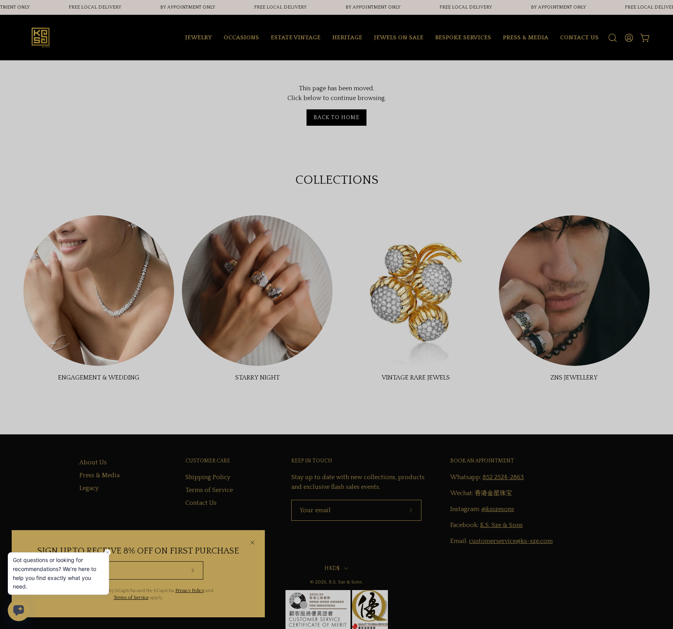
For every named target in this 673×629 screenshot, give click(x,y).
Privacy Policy (189, 590)
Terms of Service (131, 597)
